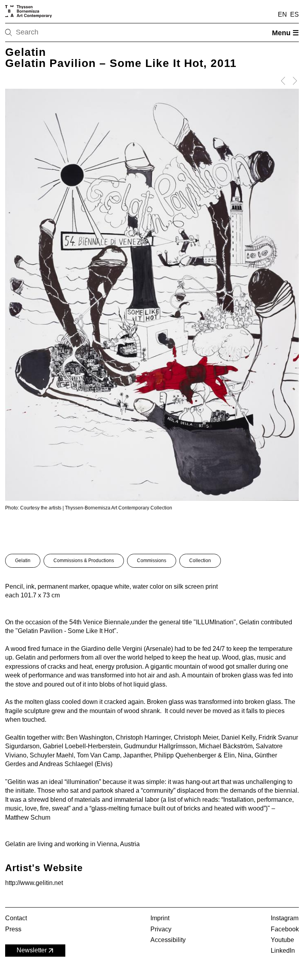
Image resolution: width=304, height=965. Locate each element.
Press (13, 929)
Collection (200, 560)
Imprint (159, 918)
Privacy (160, 929)
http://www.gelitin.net (34, 882)
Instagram (284, 918)
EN (282, 14)
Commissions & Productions (83, 560)
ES (294, 14)
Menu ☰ (285, 33)
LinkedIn (283, 950)
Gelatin (22, 560)
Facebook (285, 929)
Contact (16, 918)
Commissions (151, 560)
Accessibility (168, 939)
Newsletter (32, 950)
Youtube (282, 939)
